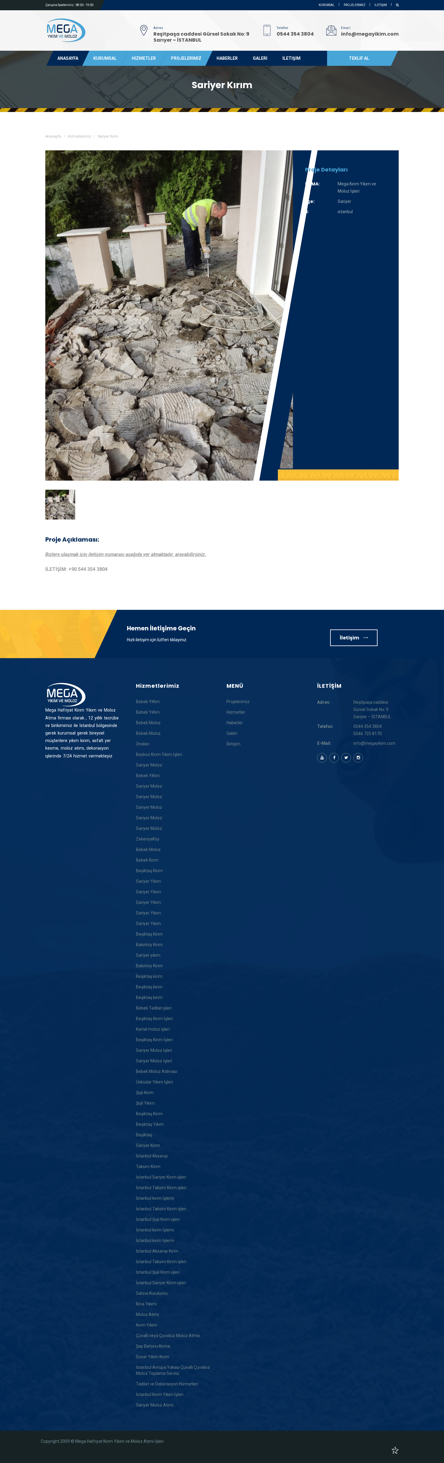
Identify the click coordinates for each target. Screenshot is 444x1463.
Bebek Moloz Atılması (156, 1071)
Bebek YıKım (148, 701)
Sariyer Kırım (148, 1145)
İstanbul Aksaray (152, 1156)
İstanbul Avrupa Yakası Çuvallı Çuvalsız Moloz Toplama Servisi (173, 1370)
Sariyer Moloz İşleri (154, 1050)
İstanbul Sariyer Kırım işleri (161, 1177)
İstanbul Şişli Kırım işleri (158, 1219)
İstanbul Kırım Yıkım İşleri (159, 1394)
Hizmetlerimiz (79, 136)
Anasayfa (53, 136)
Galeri (232, 733)
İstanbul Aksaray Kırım (157, 1251)
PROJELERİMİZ (354, 5)
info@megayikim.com (374, 743)
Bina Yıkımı (146, 1303)
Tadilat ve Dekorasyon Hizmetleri (167, 1383)
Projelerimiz (238, 701)
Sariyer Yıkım (148, 881)
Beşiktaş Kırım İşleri (154, 1018)
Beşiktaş (144, 1134)
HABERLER (227, 58)
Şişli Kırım (145, 1092)
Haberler (235, 722)
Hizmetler (236, 712)
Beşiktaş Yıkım (150, 1124)
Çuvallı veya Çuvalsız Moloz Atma (168, 1335)
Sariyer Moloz (149, 765)
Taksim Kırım (148, 1166)
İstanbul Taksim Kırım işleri (161, 1187)
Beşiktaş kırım (149, 976)
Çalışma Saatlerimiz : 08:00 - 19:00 (69, 5)
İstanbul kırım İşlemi (155, 1198)
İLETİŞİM (381, 5)
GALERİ (260, 58)
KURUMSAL (327, 5)
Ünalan (142, 743)
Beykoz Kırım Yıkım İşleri (159, 754)
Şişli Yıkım (145, 1103)
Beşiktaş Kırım (149, 870)
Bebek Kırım (147, 860)
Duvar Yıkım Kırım (152, 1356)
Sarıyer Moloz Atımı (154, 1405)
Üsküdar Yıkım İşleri (154, 1082)
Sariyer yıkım (148, 955)
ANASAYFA (67, 58)
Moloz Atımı (147, 1314)
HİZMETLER (144, 58)
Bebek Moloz (148, 722)
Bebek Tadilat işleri (154, 1008)
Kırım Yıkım (146, 1325)
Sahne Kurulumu (152, 1293)
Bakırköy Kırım (149, 944)
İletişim (350, 637)
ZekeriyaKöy (147, 839)
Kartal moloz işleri (153, 1029)
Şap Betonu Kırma (153, 1346)
